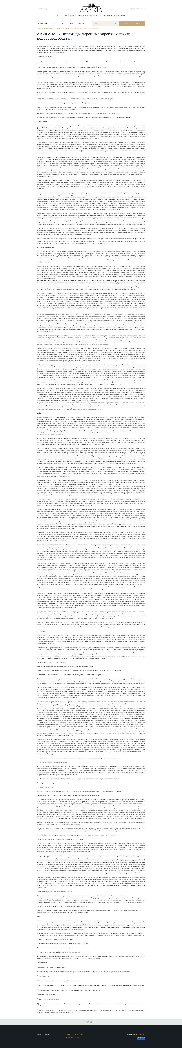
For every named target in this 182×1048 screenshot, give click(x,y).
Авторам (71, 23)
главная (39, 28)
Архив (54, 23)
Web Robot (141, 1034)
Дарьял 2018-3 (52, 28)
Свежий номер (42, 23)
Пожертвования (72, 1037)
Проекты (81, 23)
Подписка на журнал (74, 1034)
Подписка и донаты (132, 24)
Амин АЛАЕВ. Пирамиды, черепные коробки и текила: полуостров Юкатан (78, 28)
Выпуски (44, 28)
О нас (62, 23)
